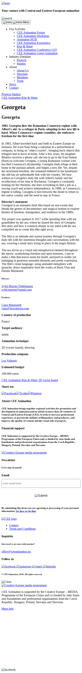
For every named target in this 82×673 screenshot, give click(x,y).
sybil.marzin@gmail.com (17, 289)
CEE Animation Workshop (33, 36)
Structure (22, 74)
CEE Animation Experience (33, 42)
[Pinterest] (34, 393)
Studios (21, 63)
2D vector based (48, 380)
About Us (23, 70)
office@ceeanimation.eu (16, 551)
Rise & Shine (25, 46)
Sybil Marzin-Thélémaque (17, 286)
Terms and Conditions (22, 528)
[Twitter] (22, 393)
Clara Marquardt (11, 305)
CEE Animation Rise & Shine (20, 97)
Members (22, 77)
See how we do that (26, 511)
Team (20, 80)
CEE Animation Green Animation (37, 53)
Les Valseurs (9, 360)
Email (5, 475)
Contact (13, 87)
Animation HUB (27, 39)
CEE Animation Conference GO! (37, 49)
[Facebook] (9, 393)
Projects (21, 60)
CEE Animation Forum (31, 32)
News (12, 84)
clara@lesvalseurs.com (15, 308)
